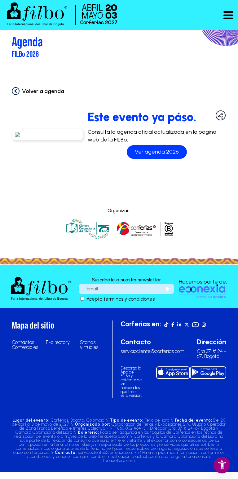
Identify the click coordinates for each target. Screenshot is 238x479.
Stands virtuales (89, 344)
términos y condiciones (129, 299)
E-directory (58, 342)
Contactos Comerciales (25, 344)
